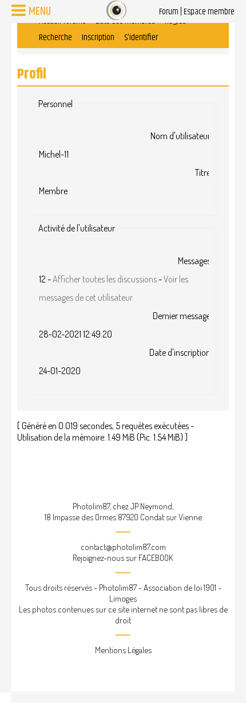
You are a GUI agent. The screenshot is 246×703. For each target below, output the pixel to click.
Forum (168, 11)
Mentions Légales (123, 650)
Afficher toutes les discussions (105, 279)
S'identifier (141, 37)
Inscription (98, 37)
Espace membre (209, 11)
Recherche (55, 37)
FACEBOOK (155, 557)
